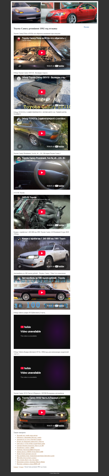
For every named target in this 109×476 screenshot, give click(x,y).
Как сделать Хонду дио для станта (28, 460)
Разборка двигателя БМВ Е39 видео (28, 449)
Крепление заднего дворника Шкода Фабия (31, 462)
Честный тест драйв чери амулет (27, 435)
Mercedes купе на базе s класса (26, 458)
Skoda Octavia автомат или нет (26, 454)
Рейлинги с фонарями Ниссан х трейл (29, 437)
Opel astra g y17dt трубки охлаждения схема (31, 443)
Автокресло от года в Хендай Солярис (29, 439)
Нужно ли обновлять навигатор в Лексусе (30, 441)
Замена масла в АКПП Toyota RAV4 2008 (30, 451)
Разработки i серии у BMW (25, 447)
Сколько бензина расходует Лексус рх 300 (30, 445)
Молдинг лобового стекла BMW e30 (28, 464)
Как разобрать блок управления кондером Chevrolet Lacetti (35, 456)
